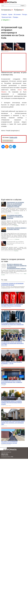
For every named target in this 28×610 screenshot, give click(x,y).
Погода (24, 14)
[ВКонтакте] (3, 146)
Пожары (15, 17)
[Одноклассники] (7, 146)
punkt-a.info (6, 51)
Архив (10, 14)
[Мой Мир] (14, 146)
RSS (12, 456)
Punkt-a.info (13, 137)
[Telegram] (10, 146)
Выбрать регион (4, 454)
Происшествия (6, 17)
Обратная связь (4, 453)
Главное (4, 14)
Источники (17, 14)
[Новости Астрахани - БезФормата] (8, 2)
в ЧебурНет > (5, 20)
